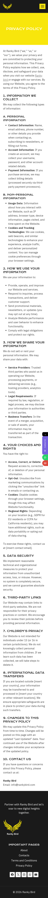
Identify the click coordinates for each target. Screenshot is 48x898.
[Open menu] (42, 6)
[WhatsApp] (30, 874)
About (24, 850)
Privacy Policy (24, 865)
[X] (18, 874)
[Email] (35, 874)
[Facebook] (12, 874)
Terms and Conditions (24, 860)
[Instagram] (24, 874)
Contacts (24, 855)
